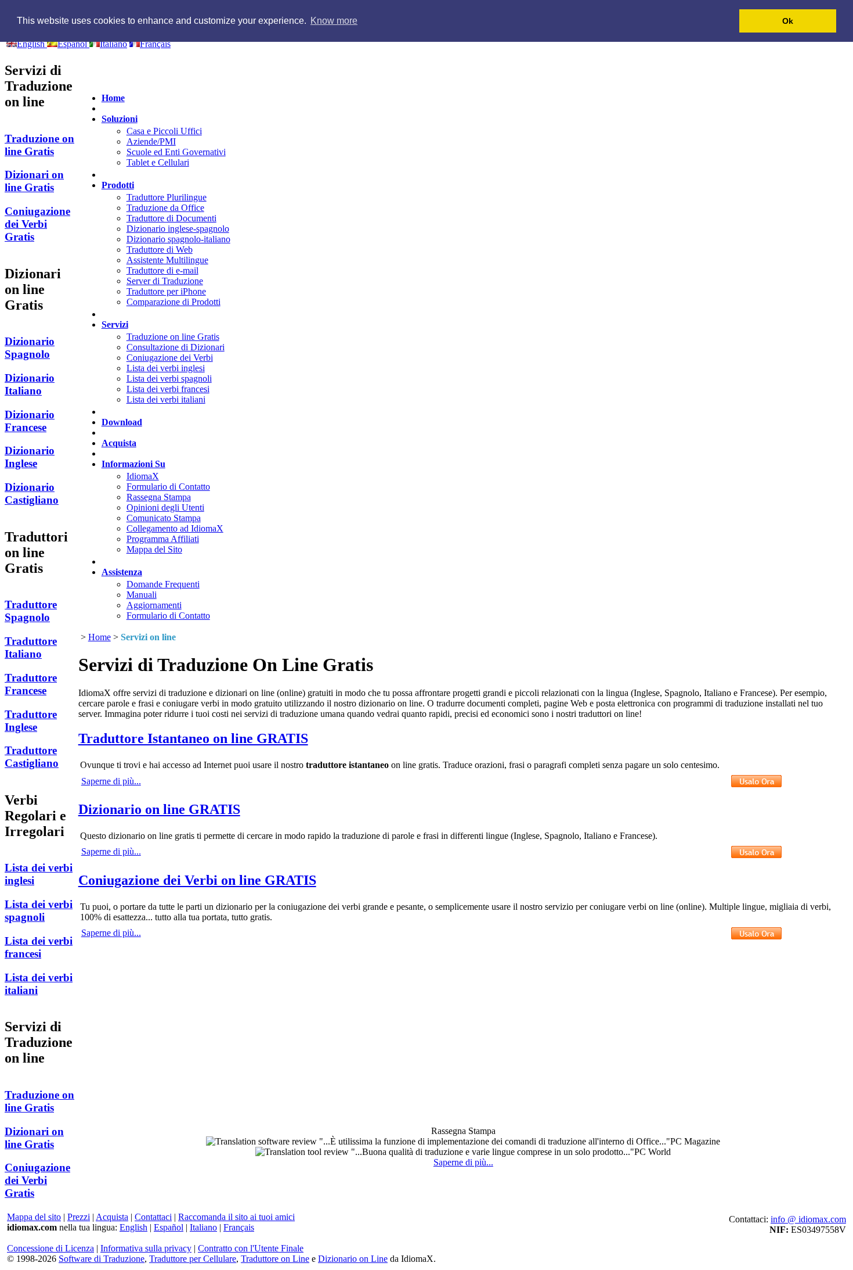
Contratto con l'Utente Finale (250, 1248)
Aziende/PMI (151, 141)
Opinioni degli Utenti (165, 507)
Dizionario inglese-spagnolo (177, 229)
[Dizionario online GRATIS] (756, 852)
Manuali (141, 595)
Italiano (203, 1227)
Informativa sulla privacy (145, 1248)
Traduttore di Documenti (171, 218)
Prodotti (118, 185)
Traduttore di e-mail (162, 270)
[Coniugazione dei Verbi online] (756, 933)
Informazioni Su (133, 464)
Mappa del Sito (154, 549)
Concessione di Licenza (50, 1248)
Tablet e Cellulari (157, 162)
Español (168, 1227)
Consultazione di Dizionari (175, 347)
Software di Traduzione (101, 1259)
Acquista (119, 443)
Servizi (115, 324)
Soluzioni (120, 119)
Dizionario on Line (353, 1259)
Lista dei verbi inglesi (165, 368)
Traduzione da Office (165, 208)
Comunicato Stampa (163, 518)
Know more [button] (333, 21)
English (133, 1227)
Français (238, 1227)
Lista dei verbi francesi (167, 389)
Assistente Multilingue (167, 260)
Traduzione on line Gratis (172, 337)
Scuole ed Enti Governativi (176, 152)
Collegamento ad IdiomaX (174, 528)
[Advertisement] (463, 1023)
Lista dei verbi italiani (165, 399)
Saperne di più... (111, 781)
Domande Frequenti (163, 584)
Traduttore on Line (275, 1259)
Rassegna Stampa (158, 497)
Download (122, 422)
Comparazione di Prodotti (173, 302)
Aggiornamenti (154, 605)
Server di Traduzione (164, 281)
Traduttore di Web (159, 249)
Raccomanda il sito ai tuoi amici (236, 1217)
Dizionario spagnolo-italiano (178, 239)
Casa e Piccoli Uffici (164, 131)
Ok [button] (787, 21)
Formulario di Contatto (168, 487)
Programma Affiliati (162, 539)
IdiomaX (142, 476)
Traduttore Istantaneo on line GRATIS (193, 738)
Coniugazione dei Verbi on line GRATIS (197, 880)
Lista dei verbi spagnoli (169, 378)
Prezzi (78, 1217)
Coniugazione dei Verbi (169, 358)
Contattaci (153, 1217)
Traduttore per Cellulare (192, 1259)
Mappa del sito (34, 1217)
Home (113, 98)
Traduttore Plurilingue (166, 197)
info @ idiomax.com (808, 1219)
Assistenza (122, 572)
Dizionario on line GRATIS (159, 809)
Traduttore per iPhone (166, 291)
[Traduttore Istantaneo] (756, 781)
